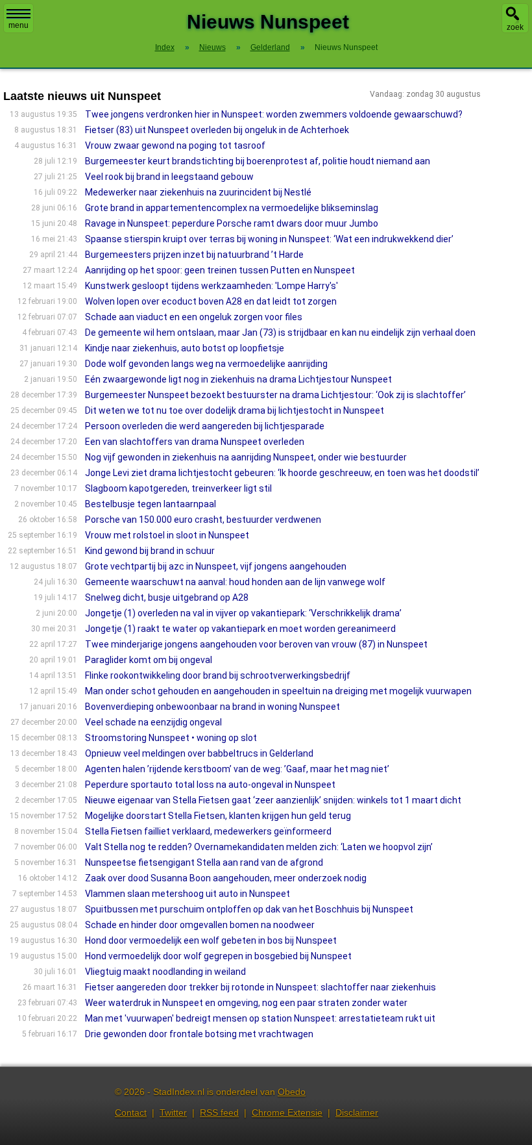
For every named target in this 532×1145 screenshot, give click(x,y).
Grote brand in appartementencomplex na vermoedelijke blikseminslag (231, 208)
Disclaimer (356, 1112)
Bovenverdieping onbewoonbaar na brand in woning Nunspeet (212, 706)
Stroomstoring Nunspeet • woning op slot (171, 738)
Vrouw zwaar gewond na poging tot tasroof (175, 145)
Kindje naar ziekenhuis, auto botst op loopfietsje (184, 348)
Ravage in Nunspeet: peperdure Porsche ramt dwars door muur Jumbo (231, 223)
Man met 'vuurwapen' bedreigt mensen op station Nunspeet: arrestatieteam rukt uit (260, 1018)
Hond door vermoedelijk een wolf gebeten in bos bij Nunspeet (211, 940)
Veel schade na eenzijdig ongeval (153, 722)
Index (165, 47)
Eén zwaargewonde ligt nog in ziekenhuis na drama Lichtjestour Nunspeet (238, 379)
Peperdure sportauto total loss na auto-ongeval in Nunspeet (210, 784)
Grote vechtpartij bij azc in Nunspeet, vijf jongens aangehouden (215, 566)
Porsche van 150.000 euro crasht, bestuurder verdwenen (203, 519)
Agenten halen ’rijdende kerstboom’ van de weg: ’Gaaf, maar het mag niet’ (237, 769)
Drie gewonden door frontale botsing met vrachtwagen (199, 1034)
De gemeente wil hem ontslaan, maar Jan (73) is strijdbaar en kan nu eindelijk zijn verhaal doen (280, 332)
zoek (515, 27)
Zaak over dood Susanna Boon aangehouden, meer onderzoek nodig (226, 878)
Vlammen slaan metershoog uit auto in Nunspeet (187, 893)
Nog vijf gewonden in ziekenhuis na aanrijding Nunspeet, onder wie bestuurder (246, 457)
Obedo (292, 1092)
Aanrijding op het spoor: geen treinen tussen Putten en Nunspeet (220, 270)
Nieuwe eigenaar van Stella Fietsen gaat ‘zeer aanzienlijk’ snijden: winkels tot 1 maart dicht (273, 800)
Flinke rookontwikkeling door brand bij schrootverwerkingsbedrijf (217, 675)
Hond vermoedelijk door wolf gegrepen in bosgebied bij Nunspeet (218, 956)
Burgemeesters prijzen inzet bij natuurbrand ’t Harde (194, 254)
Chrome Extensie (287, 1112)
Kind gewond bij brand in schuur (150, 551)
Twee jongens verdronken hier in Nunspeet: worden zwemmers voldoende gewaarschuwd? (274, 114)
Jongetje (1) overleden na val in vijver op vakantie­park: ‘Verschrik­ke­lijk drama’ (243, 613)
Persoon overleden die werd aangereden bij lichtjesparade (204, 426)
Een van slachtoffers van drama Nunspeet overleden (194, 441)
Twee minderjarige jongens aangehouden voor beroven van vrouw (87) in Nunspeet (256, 644)
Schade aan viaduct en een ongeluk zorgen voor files (193, 317)
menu (18, 25)
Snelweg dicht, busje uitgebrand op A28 (166, 597)
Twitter (173, 1112)
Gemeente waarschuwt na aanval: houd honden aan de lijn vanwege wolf (235, 582)
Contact (131, 1112)
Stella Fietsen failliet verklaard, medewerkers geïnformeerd (208, 831)
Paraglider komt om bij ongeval (148, 660)
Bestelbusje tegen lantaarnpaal (150, 504)
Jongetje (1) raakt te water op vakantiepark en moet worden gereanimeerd (240, 628)
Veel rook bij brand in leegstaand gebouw (169, 176)
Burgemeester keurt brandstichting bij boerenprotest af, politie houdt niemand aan (257, 161)
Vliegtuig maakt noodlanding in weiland (165, 971)
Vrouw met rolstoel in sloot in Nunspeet (167, 535)
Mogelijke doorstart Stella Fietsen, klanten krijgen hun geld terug (218, 816)
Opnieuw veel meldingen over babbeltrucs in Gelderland (199, 753)
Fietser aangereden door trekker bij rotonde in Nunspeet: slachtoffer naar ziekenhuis (260, 987)
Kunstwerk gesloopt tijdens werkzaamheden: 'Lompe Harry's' (211, 286)
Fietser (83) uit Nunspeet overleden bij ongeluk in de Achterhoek (217, 130)
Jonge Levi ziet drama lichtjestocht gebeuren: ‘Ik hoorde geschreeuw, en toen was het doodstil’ (282, 473)
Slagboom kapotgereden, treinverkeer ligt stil (178, 488)
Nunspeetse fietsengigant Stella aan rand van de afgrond (204, 862)
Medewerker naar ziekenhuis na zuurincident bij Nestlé (198, 192)
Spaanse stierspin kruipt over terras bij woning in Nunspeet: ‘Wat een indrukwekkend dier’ (269, 239)
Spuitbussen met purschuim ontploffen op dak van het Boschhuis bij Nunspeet (249, 909)
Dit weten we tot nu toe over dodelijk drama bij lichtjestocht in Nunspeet (234, 410)
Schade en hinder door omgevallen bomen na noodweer (200, 925)
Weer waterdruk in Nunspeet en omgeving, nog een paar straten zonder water (246, 1003)
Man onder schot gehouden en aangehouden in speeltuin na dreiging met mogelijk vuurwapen (278, 691)
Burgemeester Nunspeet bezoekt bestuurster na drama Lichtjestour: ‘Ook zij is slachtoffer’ (275, 395)
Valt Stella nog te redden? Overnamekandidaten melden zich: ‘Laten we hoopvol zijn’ (259, 847)
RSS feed (219, 1112)
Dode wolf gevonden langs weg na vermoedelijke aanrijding (206, 364)
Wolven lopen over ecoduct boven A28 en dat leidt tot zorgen (211, 301)
